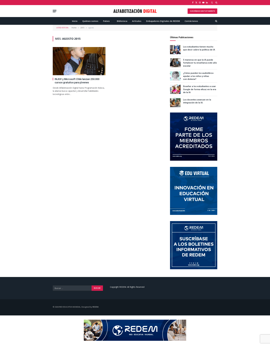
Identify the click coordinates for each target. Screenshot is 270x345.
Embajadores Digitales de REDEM (163, 21)
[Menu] (54, 11)
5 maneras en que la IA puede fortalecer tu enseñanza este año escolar (200, 63)
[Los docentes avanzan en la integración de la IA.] (175, 102)
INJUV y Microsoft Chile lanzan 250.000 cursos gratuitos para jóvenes (77, 81)
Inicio (74, 21)
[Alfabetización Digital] (135, 11)
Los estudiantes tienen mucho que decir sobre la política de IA (199, 48)
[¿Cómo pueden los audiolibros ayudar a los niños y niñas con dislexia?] (175, 76)
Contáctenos (191, 21)
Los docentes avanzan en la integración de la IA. (197, 101)
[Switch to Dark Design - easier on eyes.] (212, 3)
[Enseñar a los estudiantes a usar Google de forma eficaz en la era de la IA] (175, 89)
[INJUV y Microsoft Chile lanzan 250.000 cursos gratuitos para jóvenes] (79, 61)
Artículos (136, 21)
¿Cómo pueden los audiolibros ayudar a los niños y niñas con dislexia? (198, 76)
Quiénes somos (90, 21)
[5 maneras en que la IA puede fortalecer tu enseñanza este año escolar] (175, 62)
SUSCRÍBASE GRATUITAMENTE (202, 11)
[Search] (216, 2)
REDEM (95, 307)
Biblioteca (122, 21)
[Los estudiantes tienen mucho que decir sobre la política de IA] (175, 49)
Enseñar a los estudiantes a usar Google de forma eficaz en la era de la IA (199, 89)
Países (106, 21)
